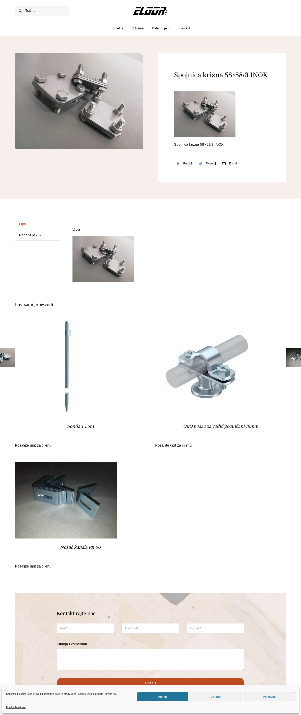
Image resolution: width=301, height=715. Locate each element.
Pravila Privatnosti (16, 707)
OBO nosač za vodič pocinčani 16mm (220, 426)
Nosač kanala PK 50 (80, 547)
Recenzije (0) (30, 235)
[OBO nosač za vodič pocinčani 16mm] (206, 319)
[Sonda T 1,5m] (66, 319)
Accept (162, 696)
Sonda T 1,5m (80, 426)
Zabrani (216, 696)
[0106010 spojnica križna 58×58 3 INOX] (79, 101)
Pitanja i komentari (72, 644)
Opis (23, 224)
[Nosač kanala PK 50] (66, 465)
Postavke (269, 696)
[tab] (37, 224)
